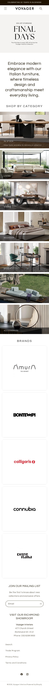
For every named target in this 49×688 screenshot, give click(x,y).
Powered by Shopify (34, 684)
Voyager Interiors (19, 684)
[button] (5, 9)
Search (8, 645)
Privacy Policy (11, 657)
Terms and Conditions (15, 663)
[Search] (41, 9)
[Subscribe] (40, 604)
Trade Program (12, 651)
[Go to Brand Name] (24, 368)
